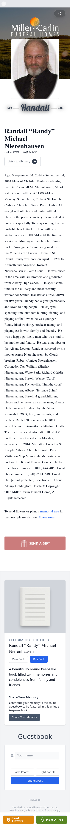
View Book (18, 659)
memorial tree (49, 511)
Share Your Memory (24, 717)
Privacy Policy (25, 810)
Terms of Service (45, 810)
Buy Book (39, 659)
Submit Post (35, 780)
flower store (47, 517)
